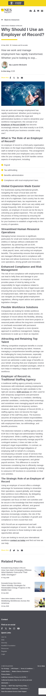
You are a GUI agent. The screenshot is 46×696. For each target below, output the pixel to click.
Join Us (3, 637)
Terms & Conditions (27, 668)
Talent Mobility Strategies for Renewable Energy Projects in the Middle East (15, 587)
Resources (5, 648)
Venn (43, 666)
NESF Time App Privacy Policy (18, 686)
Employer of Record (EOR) (13, 125)
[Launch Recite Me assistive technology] (16, 3)
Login (3, 654)
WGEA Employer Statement (9, 688)
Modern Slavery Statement (20, 671)
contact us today (17, 540)
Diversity (4, 643)
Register (4, 651)
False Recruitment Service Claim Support (14, 691)
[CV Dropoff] (30, 11)
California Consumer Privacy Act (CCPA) (13, 677)
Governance (24, 688)
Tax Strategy (5, 668)
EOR (13, 71)
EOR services (23, 392)
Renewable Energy (7, 568)
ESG (2, 640)
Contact (4, 619)
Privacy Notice (5, 674)
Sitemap (3, 686)
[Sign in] (35, 11)
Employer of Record (16, 25)
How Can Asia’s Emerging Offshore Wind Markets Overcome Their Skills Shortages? (16, 572)
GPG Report (15, 668)
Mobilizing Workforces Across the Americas (15, 602)
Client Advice (5, 25)
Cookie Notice (5, 671)
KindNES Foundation (8, 645)
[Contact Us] (38, 11)
